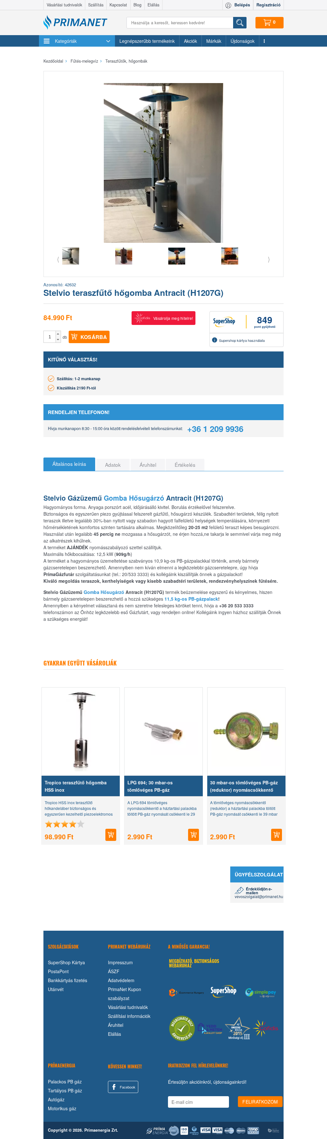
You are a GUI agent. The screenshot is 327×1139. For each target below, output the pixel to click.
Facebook (127, 1086)
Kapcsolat (118, 5)
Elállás (153, 5)
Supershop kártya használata (242, 340)
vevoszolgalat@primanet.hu (259, 896)
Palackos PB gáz (65, 1081)
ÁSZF (113, 971)
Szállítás (95, 5)
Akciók (190, 41)
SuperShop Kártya (66, 962)
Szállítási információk (129, 1016)
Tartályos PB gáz (65, 1090)
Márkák (213, 41)
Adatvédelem (121, 980)
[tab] (69, 464)
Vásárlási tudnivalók (64, 5)
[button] (58, 334)
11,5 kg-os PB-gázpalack (191, 599)
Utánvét (56, 989)
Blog (137, 5)
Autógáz (56, 1099)
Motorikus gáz (62, 1108)
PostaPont (58, 971)
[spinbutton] (50, 337)
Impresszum (120, 962)
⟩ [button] (269, 259)
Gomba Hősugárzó (134, 498)
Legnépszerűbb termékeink (147, 41)
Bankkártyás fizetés (67, 980)
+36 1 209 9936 (215, 429)
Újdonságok (243, 41)
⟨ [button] (58, 259)
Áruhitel (115, 1025)
